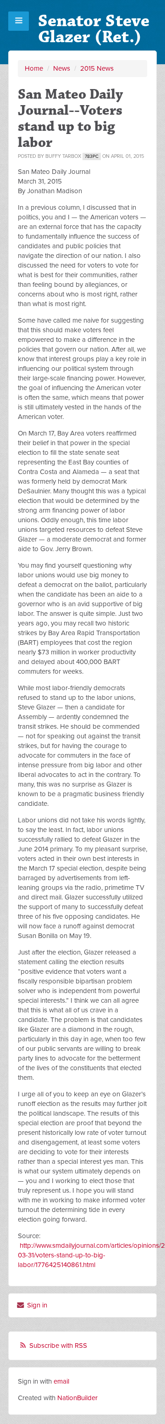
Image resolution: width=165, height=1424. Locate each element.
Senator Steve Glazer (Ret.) (93, 29)
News (61, 68)
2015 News (97, 68)
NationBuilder (77, 1398)
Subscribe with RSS (58, 1345)
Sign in (36, 1305)
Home (34, 68)
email (61, 1381)
